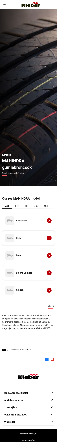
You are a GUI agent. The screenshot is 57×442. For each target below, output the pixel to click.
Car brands (14, 350)
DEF (17, 206)
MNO (46, 206)
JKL (36, 206)
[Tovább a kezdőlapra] (31, 4)
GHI (26, 206)
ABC (7, 206)
